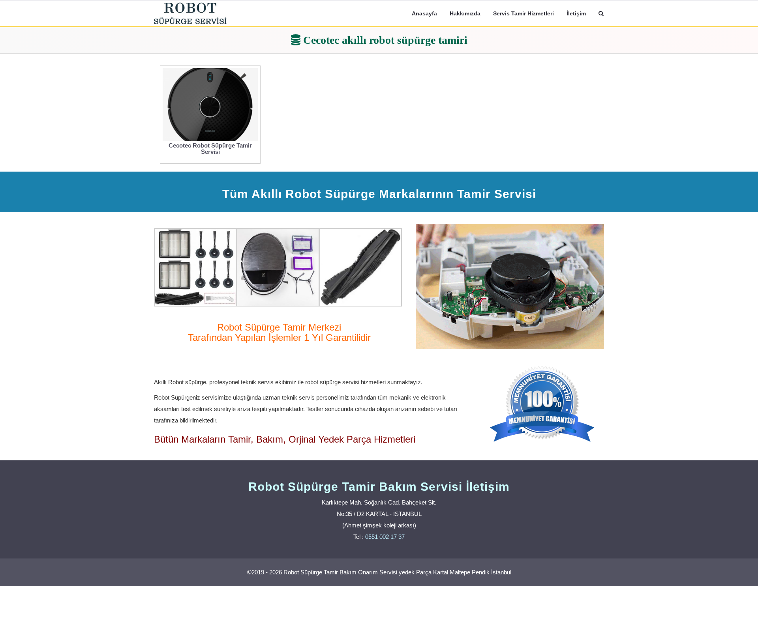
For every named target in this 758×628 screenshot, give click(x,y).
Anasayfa (424, 13)
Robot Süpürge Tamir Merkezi (279, 327)
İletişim (576, 13)
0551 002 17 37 (385, 536)
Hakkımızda (465, 13)
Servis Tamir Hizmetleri (523, 13)
